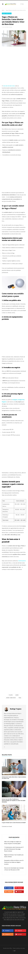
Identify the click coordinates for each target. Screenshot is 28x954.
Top (14, 950)
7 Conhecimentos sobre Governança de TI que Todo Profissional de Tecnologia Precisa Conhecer (14, 849)
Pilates (11, 695)
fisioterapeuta (22, 560)
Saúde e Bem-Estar (6, 13)
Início (3, 10)
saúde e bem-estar (11, 697)
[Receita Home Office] (10, 4)
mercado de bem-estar (9, 85)
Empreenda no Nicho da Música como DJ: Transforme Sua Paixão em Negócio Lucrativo (14, 862)
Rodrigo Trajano (15, 709)
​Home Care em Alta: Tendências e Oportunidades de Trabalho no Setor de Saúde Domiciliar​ (13, 800)
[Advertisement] (14, 67)
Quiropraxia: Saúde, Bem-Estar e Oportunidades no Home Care (14, 777)
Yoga (20, 697)
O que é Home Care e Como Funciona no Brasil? (14, 822)
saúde (17, 695)
